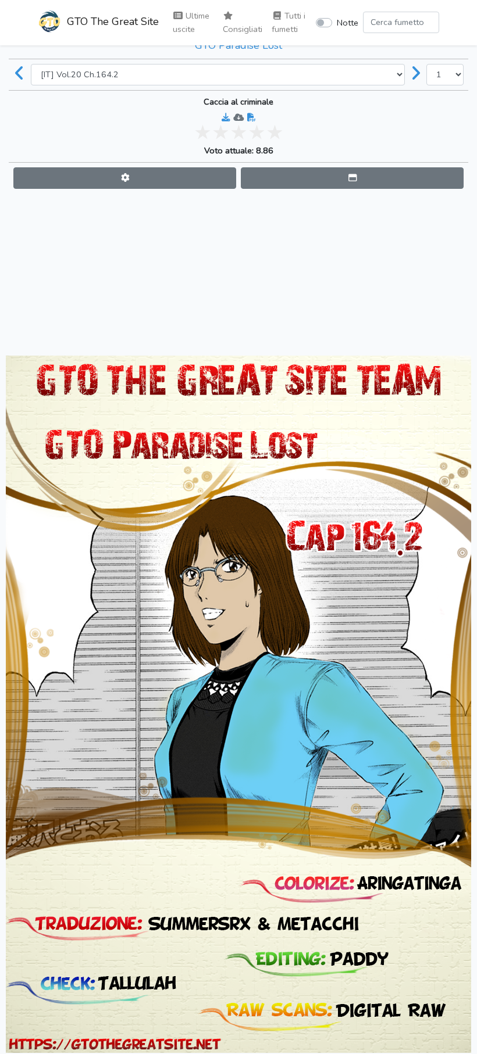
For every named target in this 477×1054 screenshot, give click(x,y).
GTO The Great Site (111, 21)
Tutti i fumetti (288, 22)
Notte (347, 22)
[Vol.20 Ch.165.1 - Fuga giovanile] (416, 74)
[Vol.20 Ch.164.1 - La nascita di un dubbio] (20, 74)
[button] (124, 178)
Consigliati (242, 29)
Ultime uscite (191, 22)
